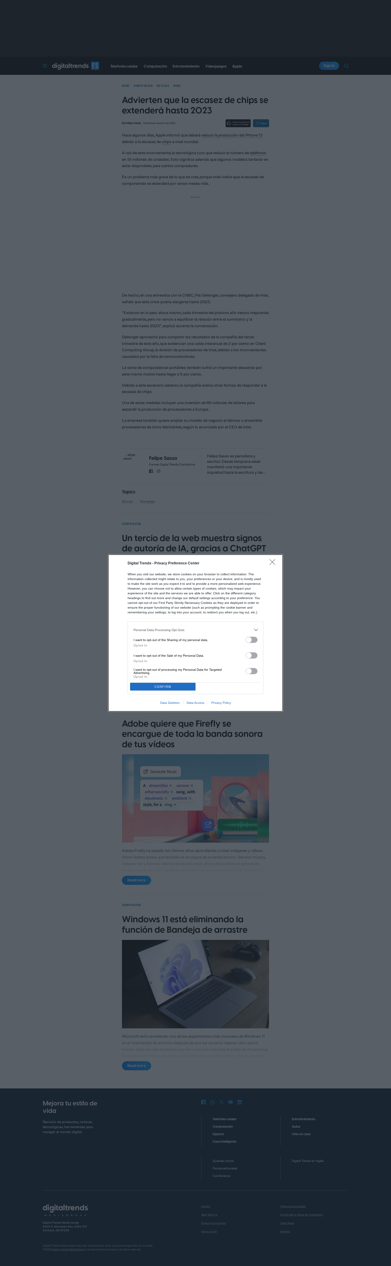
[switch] (251, 640)
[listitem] (195, 629)
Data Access (195, 703)
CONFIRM (163, 686)
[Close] (273, 563)
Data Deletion (170, 703)
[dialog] (195, 633)
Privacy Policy (221, 703)
